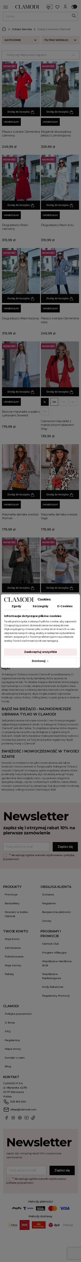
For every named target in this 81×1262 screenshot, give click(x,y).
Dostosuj (39, 661)
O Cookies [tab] (65, 606)
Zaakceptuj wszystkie (40, 652)
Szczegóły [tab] (40, 606)
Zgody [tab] (16, 606)
